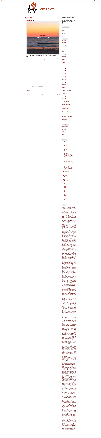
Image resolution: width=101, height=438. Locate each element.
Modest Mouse (70, 334)
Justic (69, 306)
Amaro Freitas (73, 213)
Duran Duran (73, 266)
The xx (67, 407)
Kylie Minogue (73, 313)
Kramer (74, 312)
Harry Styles (73, 284)
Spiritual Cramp (74, 379)
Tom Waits (74, 411)
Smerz (63, 375)
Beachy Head (68, 226)
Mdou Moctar (73, 329)
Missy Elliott (67, 332)
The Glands (67, 392)
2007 (64, 199)
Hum (67, 289)
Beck (72, 226)
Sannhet (73, 366)
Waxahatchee (69, 420)
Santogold (67, 367)
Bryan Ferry (70, 239)
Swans (72, 384)
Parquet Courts (70, 347)
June (65, 175)
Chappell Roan (73, 245)
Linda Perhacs (70, 317)
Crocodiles (74, 253)
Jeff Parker (68, 298)
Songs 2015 (64, 70)
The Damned (65, 391)
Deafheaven (70, 257)
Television (65, 386)
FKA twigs (72, 273)
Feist (64, 272)
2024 (64, 144)
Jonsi (68, 302)
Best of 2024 (64, 42)
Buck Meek (74, 239)
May (65, 176)
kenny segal (67, 310)
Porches (71, 352)
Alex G (74, 211)
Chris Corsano (70, 248)
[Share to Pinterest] (42, 86)
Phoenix (74, 350)
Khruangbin (66, 311)
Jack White (67, 292)
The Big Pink (67, 389)
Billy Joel (74, 231)
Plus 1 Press (64, 134)
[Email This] (38, 86)
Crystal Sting (71, 254)
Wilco (74, 423)
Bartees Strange (64, 224)
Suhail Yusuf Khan (66, 383)
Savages (71, 368)
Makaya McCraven (72, 325)
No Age (71, 342)
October (65, 153)
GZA (67, 284)
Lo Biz (63, 131)
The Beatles (71, 388)
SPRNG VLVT (73, 380)
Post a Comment (29, 90)
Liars (70, 316)
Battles (73, 224)
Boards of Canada (67, 235)
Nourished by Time (73, 343)
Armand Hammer (70, 220)
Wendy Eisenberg (69, 421)
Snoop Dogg (64, 376)
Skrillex (70, 373)
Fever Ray (67, 272)
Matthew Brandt (69, 328)
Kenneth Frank (64, 129)
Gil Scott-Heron (74, 279)
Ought (69, 345)
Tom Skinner (69, 411)
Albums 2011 (64, 81)
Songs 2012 (64, 79)
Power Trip (72, 353)
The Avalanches (65, 388)
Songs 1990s (64, 98)
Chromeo (66, 249)
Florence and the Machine (69, 275)
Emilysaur (63, 128)
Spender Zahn (64, 379)
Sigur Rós (68, 372)
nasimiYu (74, 338)
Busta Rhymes (73, 241)
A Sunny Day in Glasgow (70, 207)
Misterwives (71, 332)
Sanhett (70, 366)
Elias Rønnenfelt (65, 268)
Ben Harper (71, 227)
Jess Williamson (64, 299)
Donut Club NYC (64, 35)
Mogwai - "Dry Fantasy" (67, 156)
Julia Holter (72, 304)
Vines (70, 418)
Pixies (68, 351)
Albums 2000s (64, 93)
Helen (68, 286)
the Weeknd (69, 406)
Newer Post (28, 94)
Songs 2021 (64, 51)
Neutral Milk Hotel (70, 340)
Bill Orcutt (71, 230)
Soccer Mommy (69, 376)
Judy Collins (68, 304)
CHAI (63, 245)
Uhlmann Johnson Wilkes (71, 415)
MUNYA (67, 337)
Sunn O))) (69, 384)
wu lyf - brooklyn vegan (65, 113)
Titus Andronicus (68, 410)
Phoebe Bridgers (69, 350)
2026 (64, 141)
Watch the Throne (74, 419)
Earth (68, 267)
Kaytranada (73, 308)
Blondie (68, 234)
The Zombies (70, 407)
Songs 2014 (64, 73)
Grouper (68, 283)
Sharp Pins (71, 371)
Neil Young (71, 339)
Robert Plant (64, 362)
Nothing (67, 343)
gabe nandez (69, 279)
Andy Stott (65, 215)
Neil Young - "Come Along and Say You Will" (68, 164)
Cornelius (67, 252)
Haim (70, 284)
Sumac (70, 383)
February (65, 180)
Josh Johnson (64, 303)
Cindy (74, 249)
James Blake (67, 293)
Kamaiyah (70, 307)
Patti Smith (64, 348)
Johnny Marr (65, 301)
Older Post (58, 94)
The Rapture (68, 402)
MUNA (63, 337)
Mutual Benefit (71, 337)
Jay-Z (63, 297)
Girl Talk (64, 280)
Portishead (67, 353)
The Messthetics (70, 397)
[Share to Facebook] (41, 86)
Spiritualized (65, 380)
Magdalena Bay (68, 324)
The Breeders (72, 389)
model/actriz (64, 334)
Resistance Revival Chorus (72, 359)
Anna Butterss (69, 216)
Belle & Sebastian (65, 227)
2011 (64, 194)
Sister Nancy (66, 373)
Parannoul (65, 347)
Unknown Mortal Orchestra (66, 416)
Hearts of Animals (64, 286)
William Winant (67, 425)
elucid (69, 268)
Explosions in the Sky (65, 270)
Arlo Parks (64, 220)
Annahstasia (68, 217)
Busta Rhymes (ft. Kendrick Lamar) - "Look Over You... (68, 155)
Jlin (71, 300)
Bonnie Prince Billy (70, 236)
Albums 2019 (64, 56)
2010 (64, 195)
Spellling (74, 378)
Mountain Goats (64, 336)
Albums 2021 (64, 50)
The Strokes (70, 404)
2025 (64, 142)
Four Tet (71, 276)
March (65, 179)
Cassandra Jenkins (65, 244)
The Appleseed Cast (73, 387)
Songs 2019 (64, 57)
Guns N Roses (64, 284)
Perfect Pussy (74, 349)
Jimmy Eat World (67, 300)
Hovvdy (72, 288)
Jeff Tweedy (73, 298)
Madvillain (63, 324)
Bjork (68, 232)
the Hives (73, 393)
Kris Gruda (63, 313)
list (73, 317)
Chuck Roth (70, 249)
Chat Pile (68, 246)
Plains (71, 351)
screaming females (67, 369)
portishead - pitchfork (65, 119)
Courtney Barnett (66, 253)
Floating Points (68, 274)
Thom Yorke (64, 408)
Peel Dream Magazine (68, 349)
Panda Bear (73, 346)
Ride (63, 361)
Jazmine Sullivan (67, 297)
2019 (64, 183)
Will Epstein (72, 424)
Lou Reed (66, 321)
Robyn (72, 362)
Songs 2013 (64, 76)
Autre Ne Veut (71, 222)
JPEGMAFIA (63, 304)
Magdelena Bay (74, 324)
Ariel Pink (74, 219)
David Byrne (73, 256)
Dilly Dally (72, 261)
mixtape (65, 333)
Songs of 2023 (64, 45)
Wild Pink (63, 424)
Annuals (74, 217)
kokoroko (67, 312)
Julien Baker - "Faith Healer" (68, 162)
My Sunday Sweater (65, 132)
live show (73, 318)
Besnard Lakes (66, 228)
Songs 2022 (64, 48)
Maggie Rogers (65, 325)
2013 (64, 191)
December (66, 150)
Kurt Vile (68, 313)
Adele (75, 208)
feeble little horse (74, 271)
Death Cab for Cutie (68, 259)
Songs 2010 (64, 85)
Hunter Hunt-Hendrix (72, 289)
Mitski (75, 332)
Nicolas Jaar (67, 341)
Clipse (68, 250)
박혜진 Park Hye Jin (72, 429)
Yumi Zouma (68, 428)
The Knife (69, 395)
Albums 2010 (64, 84)
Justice (72, 306)
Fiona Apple (68, 273)
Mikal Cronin (67, 331)
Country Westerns (73, 252)
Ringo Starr (73, 361)
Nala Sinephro (70, 338)
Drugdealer (64, 266)
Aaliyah (70, 208)
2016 (64, 187)
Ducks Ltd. (68, 266)
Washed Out (68, 419)
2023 (64, 145)
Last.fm (63, 33)
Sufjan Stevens (73, 382)
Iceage (73, 290)
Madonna (74, 323)
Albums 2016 (64, 65)
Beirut (75, 226)
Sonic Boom (69, 377)
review (64, 360)
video (68, 417)
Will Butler (68, 424)
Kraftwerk (71, 312)
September (66, 171)
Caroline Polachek (65, 243)
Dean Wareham (65, 258)
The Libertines (67, 396)
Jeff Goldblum (72, 297)
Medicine (63, 330)
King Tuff (74, 311)
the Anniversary (68, 387)
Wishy (70, 425)
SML (66, 375)
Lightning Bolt (64, 317)
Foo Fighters (67, 276)
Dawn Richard (64, 257)
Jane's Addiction (67, 295)
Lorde (73, 320)
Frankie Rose (71, 277)
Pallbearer (63, 346)
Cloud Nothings (72, 250)
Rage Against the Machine (72, 356)
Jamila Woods (71, 294)
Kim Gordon (70, 311)
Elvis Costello (73, 268)
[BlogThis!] (39, 86)
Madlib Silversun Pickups (69, 323)
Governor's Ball (73, 281)
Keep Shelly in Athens (66, 309)
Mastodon (67, 327)
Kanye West (69, 308)
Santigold (63, 367)
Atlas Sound (73, 221)
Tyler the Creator (72, 414)
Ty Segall (66, 414)
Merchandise (73, 330)
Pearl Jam (72, 348)
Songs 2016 (64, 67)
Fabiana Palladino (73, 270)
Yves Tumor (73, 428)
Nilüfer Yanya (71, 341)
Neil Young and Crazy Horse (69, 339)
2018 (64, 185)
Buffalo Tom (64, 240)
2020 (64, 149)
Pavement (68, 348)
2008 (64, 198)
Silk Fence (72, 372)
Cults (75, 254)
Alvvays (69, 213)
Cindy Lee (64, 250)
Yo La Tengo (74, 427)
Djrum (66, 264)
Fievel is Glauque (73, 272)
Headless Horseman (68, 285)
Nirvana (68, 342)
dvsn (65, 267)
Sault (67, 368)
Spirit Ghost (69, 379)
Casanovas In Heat (72, 243)
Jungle (67, 306)
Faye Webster (69, 271)
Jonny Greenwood (64, 302)
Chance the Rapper (67, 245)
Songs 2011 (64, 82)
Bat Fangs (69, 224)
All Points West (72, 212)
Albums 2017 (64, 62)
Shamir (69, 370)
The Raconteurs (72, 401)
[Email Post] (36, 86)
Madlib (63, 323)
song (63, 377)
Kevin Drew (71, 310)
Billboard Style (70, 231)
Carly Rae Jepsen (68, 242)
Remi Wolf (66, 359)
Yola (64, 428)
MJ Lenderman (71, 333)
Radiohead (64, 356)
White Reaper (64, 423)
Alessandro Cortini (69, 211)
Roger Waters (68, 363)
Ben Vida (75, 227)
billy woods (64, 232)
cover (71, 253)
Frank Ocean (66, 277)
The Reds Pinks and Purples (67, 403)
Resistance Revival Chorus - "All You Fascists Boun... (68, 168)
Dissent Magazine (65, 126)
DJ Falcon (72, 263)
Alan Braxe (69, 210)
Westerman (74, 421)
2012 (64, 193)
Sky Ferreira (74, 373)
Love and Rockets (70, 321)
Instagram (63, 30)
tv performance (71, 413)
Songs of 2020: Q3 (67, 169)
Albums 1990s (64, 96)
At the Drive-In (68, 221)
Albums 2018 (64, 59)
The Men (64, 397)
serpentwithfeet (73, 369)
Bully (66, 241)
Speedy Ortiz (70, 378)
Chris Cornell (64, 248)
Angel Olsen (70, 215)
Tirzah (64, 410)
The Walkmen (70, 405)
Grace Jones (65, 282)
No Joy (74, 342)
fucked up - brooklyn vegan (66, 114)
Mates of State (72, 327)
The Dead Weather (70, 391)
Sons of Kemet (64, 378)
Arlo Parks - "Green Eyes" (68, 161)
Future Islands (64, 279)
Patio (74, 347)
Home (43, 94)
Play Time (67, 352)
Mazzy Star (67, 329)
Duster (63, 267)
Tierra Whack (67, 409)
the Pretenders (67, 401)
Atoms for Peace (65, 222)
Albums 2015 (64, 68)
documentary (70, 264)
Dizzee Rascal (68, 263)
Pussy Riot (69, 355)
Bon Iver (63, 236)
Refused (72, 358)
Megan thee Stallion (68, 330)
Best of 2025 (64, 40)
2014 (64, 190)
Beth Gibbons (72, 228)
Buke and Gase (69, 240)
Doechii (74, 264)
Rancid (63, 357)
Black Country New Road (69, 233)
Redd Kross (68, 358)
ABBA (72, 208)
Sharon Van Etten (65, 371)
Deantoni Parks (70, 258)
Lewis (67, 316)
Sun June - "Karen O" (67, 166)
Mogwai (75, 334)
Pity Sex (65, 351)
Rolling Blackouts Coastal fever (67, 364)
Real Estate (70, 357)
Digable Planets (67, 261)
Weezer (64, 421)
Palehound (73, 345)
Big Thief (68, 229)
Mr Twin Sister (73, 336)
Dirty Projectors (73, 262)
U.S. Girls (64, 415)
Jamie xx (67, 294)
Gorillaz (69, 281)
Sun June (73, 383)
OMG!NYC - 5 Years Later (66, 104)
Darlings (63, 256)
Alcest (64, 211)
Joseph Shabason (72, 302)
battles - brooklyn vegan (66, 110)
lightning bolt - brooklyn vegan (67, 116)
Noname (63, 343)
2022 (64, 146)
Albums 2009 (64, 87)
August (65, 172)
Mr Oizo (69, 336)
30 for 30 (63, 99)
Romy (74, 364)
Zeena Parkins (64, 429)
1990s (63, 206)
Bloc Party (63, 234)
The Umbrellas (65, 405)
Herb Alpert (72, 286)
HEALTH (73, 285)
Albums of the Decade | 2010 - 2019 (67, 90)
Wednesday (74, 420)
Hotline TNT (68, 288)
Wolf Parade (74, 425)
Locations (69, 320)
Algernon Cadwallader (65, 212)
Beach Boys (70, 225)
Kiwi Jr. (64, 312)
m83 (74, 322)
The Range (64, 402)
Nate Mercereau (66, 339)
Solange (73, 376)
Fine (64, 273)
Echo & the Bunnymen (73, 267)
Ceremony (74, 244)
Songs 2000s (64, 95)
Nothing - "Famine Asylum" (68, 160)
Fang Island (64, 271)
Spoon (69, 380)
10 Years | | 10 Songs (65, 101)
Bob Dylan (73, 235)
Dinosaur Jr (67, 262)
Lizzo (66, 320)
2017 (64, 186)
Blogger (56, 435)
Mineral (63, 332)
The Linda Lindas (72, 396)
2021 (64, 148)
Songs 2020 (64, 54)
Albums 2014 (64, 71)
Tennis (69, 386)
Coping (64, 252)
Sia (65, 372)
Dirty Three (64, 263)
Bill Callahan (66, 230)
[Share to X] (40, 86)
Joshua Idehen (71, 303)
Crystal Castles (65, 254)
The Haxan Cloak (68, 393)
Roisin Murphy (73, 363)
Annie (71, 217)
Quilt (73, 355)
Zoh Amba (68, 429)
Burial (69, 241)
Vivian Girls (64, 419)
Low (74, 321)
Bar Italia (70, 223)
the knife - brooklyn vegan (66, 111)
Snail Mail (69, 375)
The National (64, 399)
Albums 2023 (64, 43)
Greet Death (73, 282)
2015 (64, 189)
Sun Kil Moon (64, 384)
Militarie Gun (73, 331)
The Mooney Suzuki (70, 398)
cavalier (71, 244)
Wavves (64, 420)
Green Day (69, 282)
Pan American (68, 346)
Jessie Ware (71, 299)
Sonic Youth (73, 377)
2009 (64, 197)
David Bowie (67, 256)
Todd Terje (73, 410)
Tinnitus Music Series (73, 409)
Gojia (67, 281)
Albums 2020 (64, 53)
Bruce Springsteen (65, 239)
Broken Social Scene (71, 238)
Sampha (67, 366)
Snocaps (74, 375)
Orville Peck (65, 345)
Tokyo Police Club (64, 411)
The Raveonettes (73, 402)
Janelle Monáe (73, 295)
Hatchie (63, 285)
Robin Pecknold (68, 362)
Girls (67, 280)
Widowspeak (69, 423)
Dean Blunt (74, 257)
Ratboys (66, 357)
